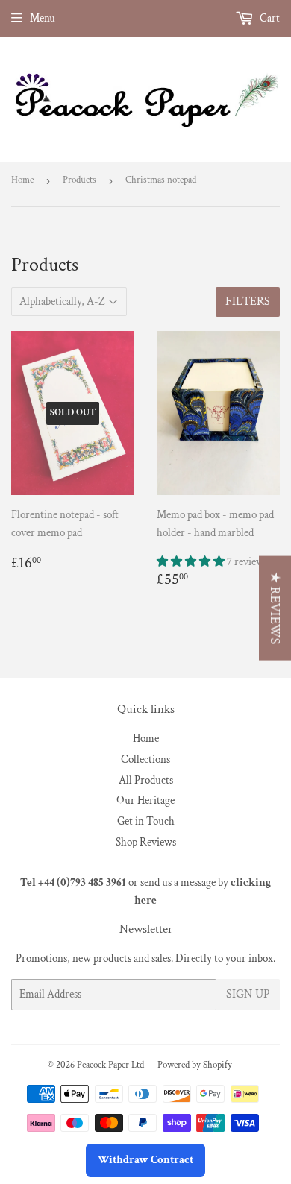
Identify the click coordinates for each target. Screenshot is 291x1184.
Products (79, 180)
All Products (146, 780)
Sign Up (248, 994)
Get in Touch (146, 821)
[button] (192, 562)
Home (22, 180)
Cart (268, 18)
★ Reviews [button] (275, 608)
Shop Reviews (146, 842)
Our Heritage (145, 800)
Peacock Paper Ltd (110, 1065)
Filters (247, 301)
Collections (145, 759)
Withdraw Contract (145, 1160)
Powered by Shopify (194, 1065)
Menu (42, 18)
